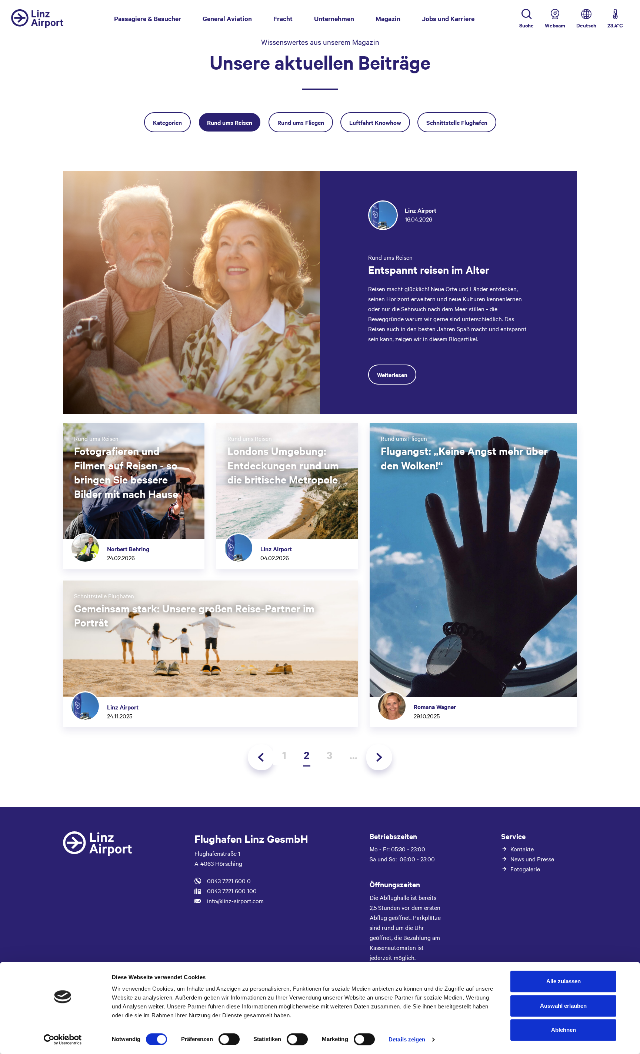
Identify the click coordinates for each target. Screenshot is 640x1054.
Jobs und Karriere (448, 18)
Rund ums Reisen (229, 122)
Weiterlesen (392, 374)
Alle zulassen (563, 981)
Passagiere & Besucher (147, 18)
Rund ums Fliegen (300, 122)
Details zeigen (407, 1039)
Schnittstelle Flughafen (456, 122)
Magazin (388, 18)
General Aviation (227, 18)
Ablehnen (563, 1030)
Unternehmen (334, 18)
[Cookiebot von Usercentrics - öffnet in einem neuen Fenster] (62, 1039)
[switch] (229, 1039)
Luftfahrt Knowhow (375, 122)
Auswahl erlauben (563, 1006)
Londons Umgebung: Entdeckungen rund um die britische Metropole (283, 464)
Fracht (283, 18)
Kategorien (167, 122)
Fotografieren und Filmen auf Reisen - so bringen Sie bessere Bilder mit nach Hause (126, 471)
